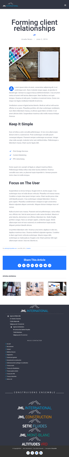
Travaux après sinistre (12, 371)
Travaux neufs (10, 365)
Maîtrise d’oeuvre (11, 352)
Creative (28, 248)
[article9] (34, 48)
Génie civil (9, 379)
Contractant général (12, 357)
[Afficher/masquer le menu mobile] (65, 5)
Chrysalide (54, 448)
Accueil (9, 344)
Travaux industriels (11, 376)
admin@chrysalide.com (11, 248)
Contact (9, 349)
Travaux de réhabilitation (13, 368)
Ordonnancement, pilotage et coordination (17, 363)
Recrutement (10, 346)
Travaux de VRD (11, 373)
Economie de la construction (14, 360)
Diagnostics (10, 354)
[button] (4, 288)
